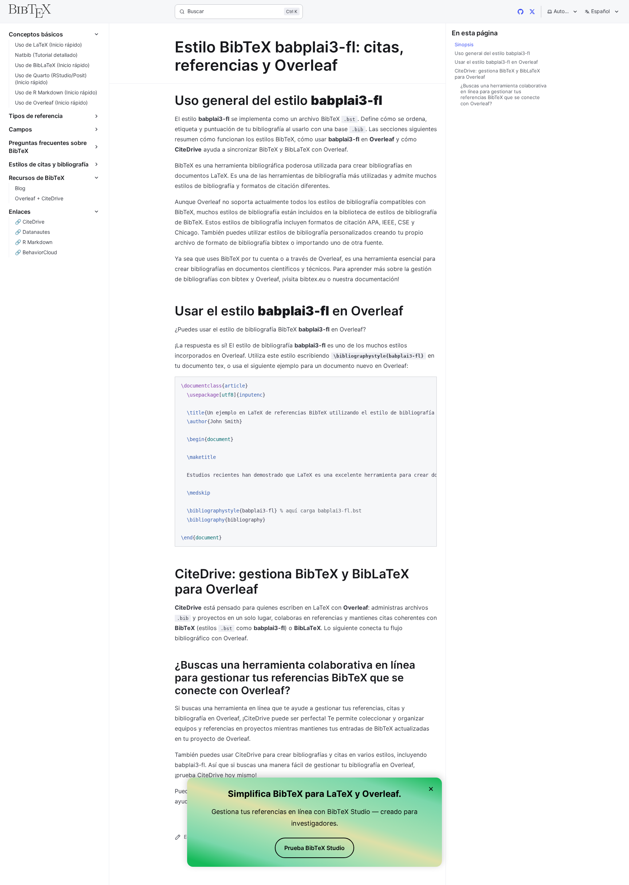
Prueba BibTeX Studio (314, 847)
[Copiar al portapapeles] (428, 385)
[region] (306, 462)
